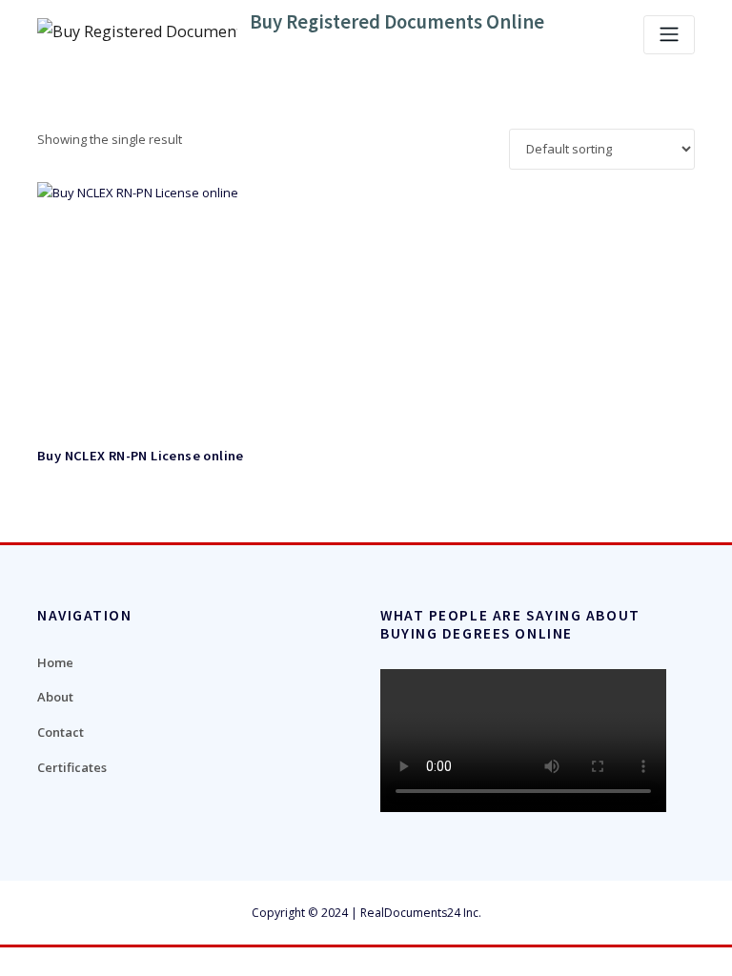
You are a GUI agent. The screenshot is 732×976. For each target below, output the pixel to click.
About (55, 696)
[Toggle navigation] (669, 34)
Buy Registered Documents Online (397, 22)
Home (55, 662)
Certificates (72, 767)
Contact (60, 732)
